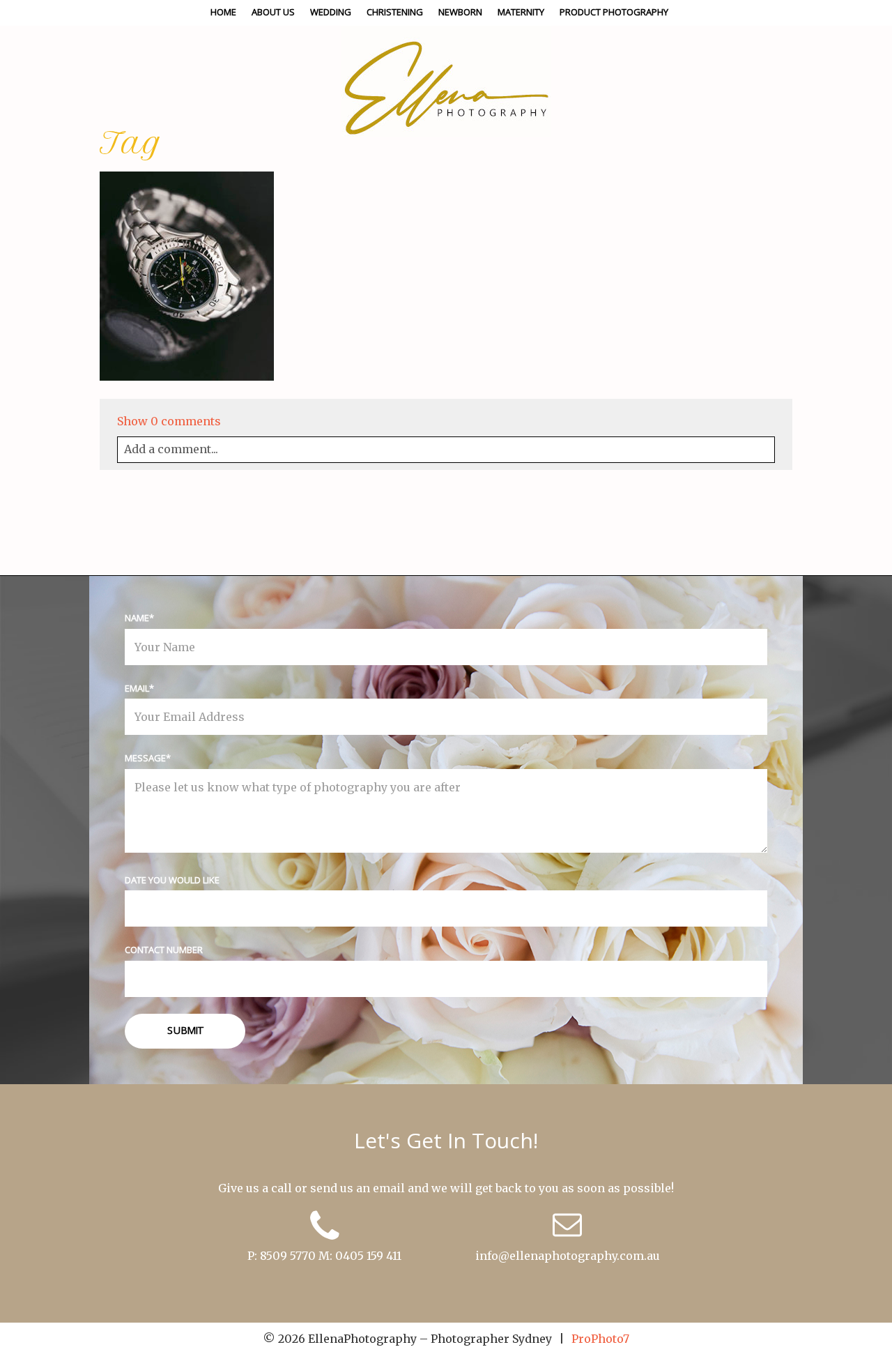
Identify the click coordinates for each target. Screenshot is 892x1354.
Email (137, 688)
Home (223, 12)
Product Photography (614, 12)
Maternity (521, 12)
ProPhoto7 (600, 1339)
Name (137, 617)
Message (145, 758)
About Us (273, 12)
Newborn (460, 12)
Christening (395, 12)
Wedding (330, 12)
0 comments (169, 421)
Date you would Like (172, 880)
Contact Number (164, 949)
